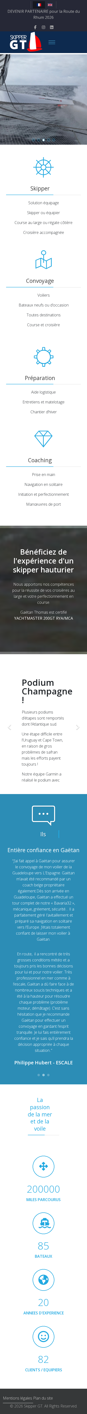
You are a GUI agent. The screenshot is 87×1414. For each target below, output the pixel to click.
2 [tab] (43, 1076)
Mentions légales (18, 1398)
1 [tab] (38, 1076)
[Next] (78, 724)
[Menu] (51, 42)
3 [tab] (48, 1076)
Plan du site (43, 1398)
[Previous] (8, 724)
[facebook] (35, 27)
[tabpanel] (43, 958)
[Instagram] (43, 27)
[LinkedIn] (51, 27)
